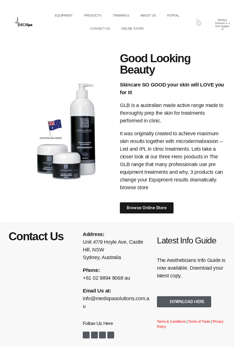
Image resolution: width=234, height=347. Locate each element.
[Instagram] (94, 335)
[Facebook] (86, 335)
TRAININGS (121, 15)
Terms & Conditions (171, 322)
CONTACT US (100, 28)
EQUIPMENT (64, 15)
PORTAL (173, 15)
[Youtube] (102, 335)
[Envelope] (110, 335)
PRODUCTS (92, 15)
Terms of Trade (199, 322)
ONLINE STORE (132, 28)
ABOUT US (148, 15)
